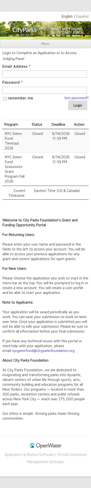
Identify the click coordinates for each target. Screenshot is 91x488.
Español (82, 16)
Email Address (15, 66)
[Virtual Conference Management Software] (45, 447)
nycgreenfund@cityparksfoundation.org (43, 351)
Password (11, 82)
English (67, 16)
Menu (45, 44)
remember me (20, 98)
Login (78, 105)
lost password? (77, 98)
